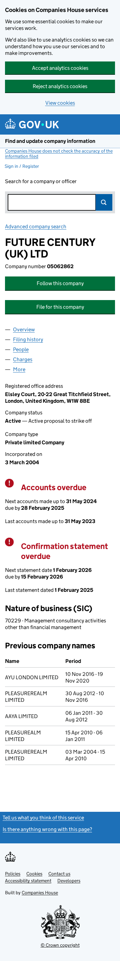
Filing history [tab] (28, 339)
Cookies (34, 874)
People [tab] (21, 349)
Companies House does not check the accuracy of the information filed (59, 153)
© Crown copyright (60, 945)
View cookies (60, 103)
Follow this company (60, 283)
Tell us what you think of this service (43, 817)
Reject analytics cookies (60, 86)
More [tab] (19, 369)
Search (104, 202)
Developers (68, 881)
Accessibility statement (28, 881)
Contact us (59, 874)
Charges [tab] (22, 359)
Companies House (40, 893)
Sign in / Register (22, 166)
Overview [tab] (24, 329)
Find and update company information (50, 141)
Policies (12, 874)
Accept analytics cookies (60, 68)
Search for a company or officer (41, 181)
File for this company (60, 307)
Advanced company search (35, 226)
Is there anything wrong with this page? (47, 829)
